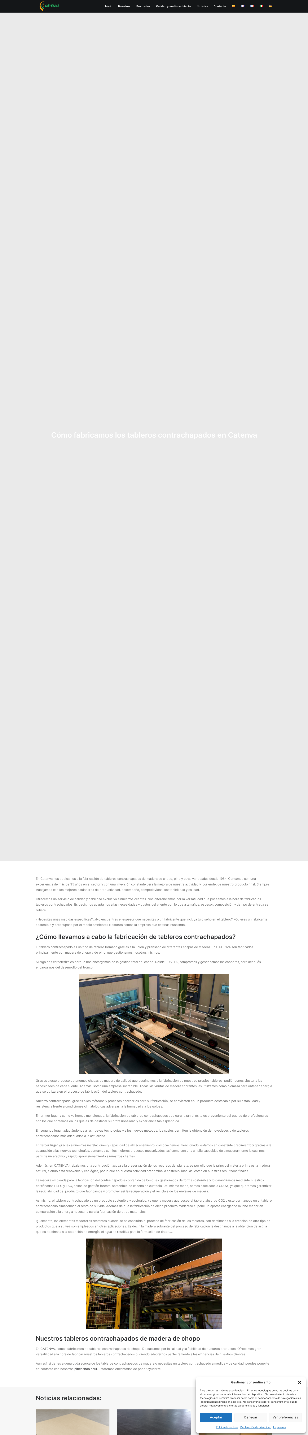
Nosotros (124, 6)
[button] (300, 1382)
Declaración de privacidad (255, 1427)
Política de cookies (227, 1427)
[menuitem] (110, 6)
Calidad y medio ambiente (173, 6)
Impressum (279, 1427)
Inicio (108, 6)
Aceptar (216, 1417)
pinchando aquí (85, 1369)
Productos (143, 6)
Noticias (202, 6)
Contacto (220, 6)
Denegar (250, 1417)
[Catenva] (49, 6)
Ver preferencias (285, 1417)
